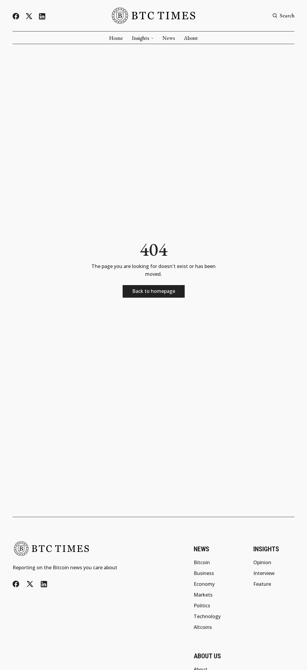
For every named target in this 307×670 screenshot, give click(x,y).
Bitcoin (202, 562)
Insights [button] (140, 38)
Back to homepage (153, 291)
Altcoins (203, 627)
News (168, 38)
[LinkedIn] (42, 16)
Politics (202, 605)
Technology (207, 616)
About (191, 38)
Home (116, 38)
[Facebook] (16, 16)
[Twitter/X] (29, 16)
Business (204, 573)
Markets (203, 594)
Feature (262, 584)
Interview (264, 573)
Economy (204, 584)
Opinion (262, 562)
